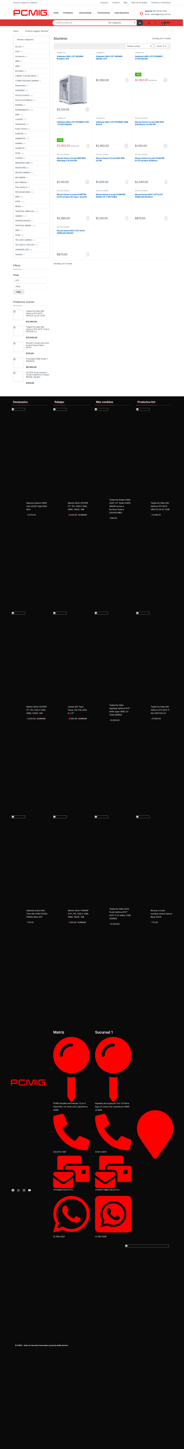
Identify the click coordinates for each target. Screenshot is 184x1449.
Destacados (21, 85)
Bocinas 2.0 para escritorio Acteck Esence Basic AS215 (161, 913)
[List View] (65, 46)
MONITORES (22, 167)
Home (15, 31)
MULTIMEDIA (22, 182)
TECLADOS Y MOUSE (26, 245)
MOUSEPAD (21, 177)
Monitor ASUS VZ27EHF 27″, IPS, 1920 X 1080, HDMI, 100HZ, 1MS (36, 710)
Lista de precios (122, 13)
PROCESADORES (24, 192)
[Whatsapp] (18, 1190)
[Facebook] (13, 1190)
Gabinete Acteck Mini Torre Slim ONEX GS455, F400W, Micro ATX (37, 913)
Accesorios (21, 56)
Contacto (116, 2)
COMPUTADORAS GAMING (28, 80)
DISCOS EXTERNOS (25, 100)
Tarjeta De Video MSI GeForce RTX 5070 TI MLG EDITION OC (160, 710)
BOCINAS (21, 71)
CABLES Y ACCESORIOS (27, 76)
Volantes (20, 254)
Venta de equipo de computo (25, 2)
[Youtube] (29, 1190)
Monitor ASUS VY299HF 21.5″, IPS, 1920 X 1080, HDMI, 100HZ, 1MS (78, 913)
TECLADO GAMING (25, 240)
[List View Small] (69, 46)
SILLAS (19, 46)
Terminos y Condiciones (161, 2)
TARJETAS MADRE (25, 225)
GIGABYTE (21, 148)
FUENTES (21, 133)
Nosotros (104, 2)
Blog (125, 2)
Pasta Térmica (22, 129)
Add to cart (127, 80)
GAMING (20, 143)
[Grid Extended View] (61, 46)
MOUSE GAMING (141, 118)
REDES (19, 206)
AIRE (19, 114)
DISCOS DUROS (24, 95)
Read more (87, 109)
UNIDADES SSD (23, 249)
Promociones (104, 13)
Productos (68, 13)
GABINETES (61, 53)
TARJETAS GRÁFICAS (26, 211)
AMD (18, 61)
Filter (18, 292)
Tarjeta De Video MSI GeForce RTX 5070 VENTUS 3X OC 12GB (160, 506)
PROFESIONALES (24, 220)
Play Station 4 (22, 187)
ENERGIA (20, 105)
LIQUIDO (20, 119)
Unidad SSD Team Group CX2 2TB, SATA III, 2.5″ (77, 710)
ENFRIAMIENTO (24, 110)
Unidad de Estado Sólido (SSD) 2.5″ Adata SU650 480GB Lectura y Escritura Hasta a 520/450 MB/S (120, 506)
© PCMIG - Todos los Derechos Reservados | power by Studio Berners (41, 1345)
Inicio (56, 13)
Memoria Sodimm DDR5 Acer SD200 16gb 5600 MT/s (36, 506)
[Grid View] (57, 46)
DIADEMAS (21, 90)
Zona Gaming (85, 13)
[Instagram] (24, 1190)
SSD (18, 51)
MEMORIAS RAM (24, 163)
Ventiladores (22, 124)
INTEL (19, 153)
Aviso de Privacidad (139, 2)
